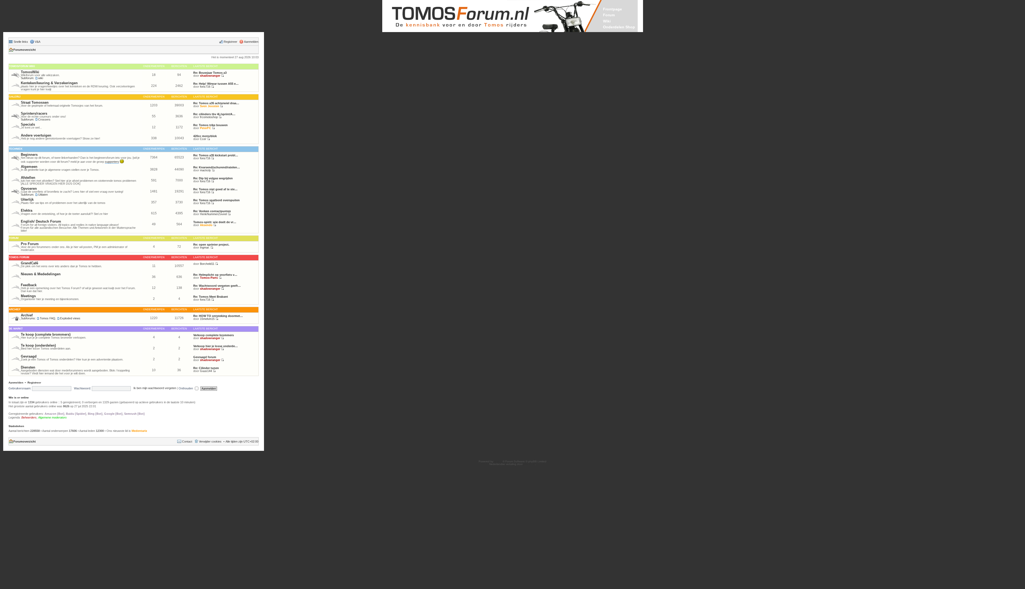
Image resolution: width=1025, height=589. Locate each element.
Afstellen (28, 178)
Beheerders (29, 417)
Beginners (29, 155)
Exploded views (70, 318)
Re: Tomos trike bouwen (210, 125)
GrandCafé (29, 263)
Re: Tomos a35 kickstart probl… (215, 155)
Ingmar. (205, 247)
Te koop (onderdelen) (38, 345)
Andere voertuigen (36, 135)
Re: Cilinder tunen (206, 368)
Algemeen (29, 167)
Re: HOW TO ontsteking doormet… (218, 315)
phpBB (498, 461)
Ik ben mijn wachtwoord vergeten (154, 388)
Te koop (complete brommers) (45, 334)
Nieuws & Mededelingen (41, 274)
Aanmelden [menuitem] (251, 41)
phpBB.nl (529, 464)
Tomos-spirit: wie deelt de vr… (214, 222)
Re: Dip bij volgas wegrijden (213, 178)
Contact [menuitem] (187, 441)
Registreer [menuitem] (230, 41)
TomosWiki (30, 72)
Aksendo (206, 225)
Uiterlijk (27, 199)
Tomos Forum (19, 257)
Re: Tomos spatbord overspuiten (216, 200)
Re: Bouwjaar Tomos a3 (210, 72)
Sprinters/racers (34, 113)
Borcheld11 (207, 263)
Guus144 (206, 371)
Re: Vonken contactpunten (212, 211)
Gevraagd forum (204, 357)
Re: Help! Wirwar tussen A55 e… (216, 83)
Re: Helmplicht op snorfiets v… (215, 274)
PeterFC (205, 128)
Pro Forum (30, 244)
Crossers (44, 119)
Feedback (29, 285)
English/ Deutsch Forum (41, 221)
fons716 (205, 86)
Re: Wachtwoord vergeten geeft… (217, 285)
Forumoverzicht (24, 49)
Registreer (34, 382)
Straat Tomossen (35, 102)
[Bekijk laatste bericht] (222, 75)
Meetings (28, 296)
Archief (15, 309)
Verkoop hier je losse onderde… (215, 346)
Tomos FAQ (47, 318)
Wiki (607, 21)
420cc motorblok (205, 136)
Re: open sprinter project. (211, 244)
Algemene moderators (52, 417)
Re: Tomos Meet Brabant (210, 296)
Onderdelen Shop (619, 27)
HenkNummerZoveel (213, 214)
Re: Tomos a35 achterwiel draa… (216, 103)
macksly (205, 170)
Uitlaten (43, 194)
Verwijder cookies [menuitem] (210, 441)
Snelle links (21, 41)
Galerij (15, 96)
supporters (112, 161)
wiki (40, 78)
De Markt (16, 328)
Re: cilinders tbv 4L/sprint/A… (214, 114)
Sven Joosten (209, 106)
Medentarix (139, 430)
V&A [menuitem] (37, 41)
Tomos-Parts (209, 277)
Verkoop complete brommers (213, 335)
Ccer (203, 139)
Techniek (15, 148)
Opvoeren (29, 189)
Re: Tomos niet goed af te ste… (215, 189)
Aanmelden (16, 382)
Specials (28, 124)
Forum (609, 15)
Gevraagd (29, 356)
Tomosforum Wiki (22, 66)
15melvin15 (207, 318)
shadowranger (210, 75)
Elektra (26, 210)
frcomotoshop (209, 117)
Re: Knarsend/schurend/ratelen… (216, 167)
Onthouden (186, 388)
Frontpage (612, 9)
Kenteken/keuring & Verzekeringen (49, 83)
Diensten (28, 367)
